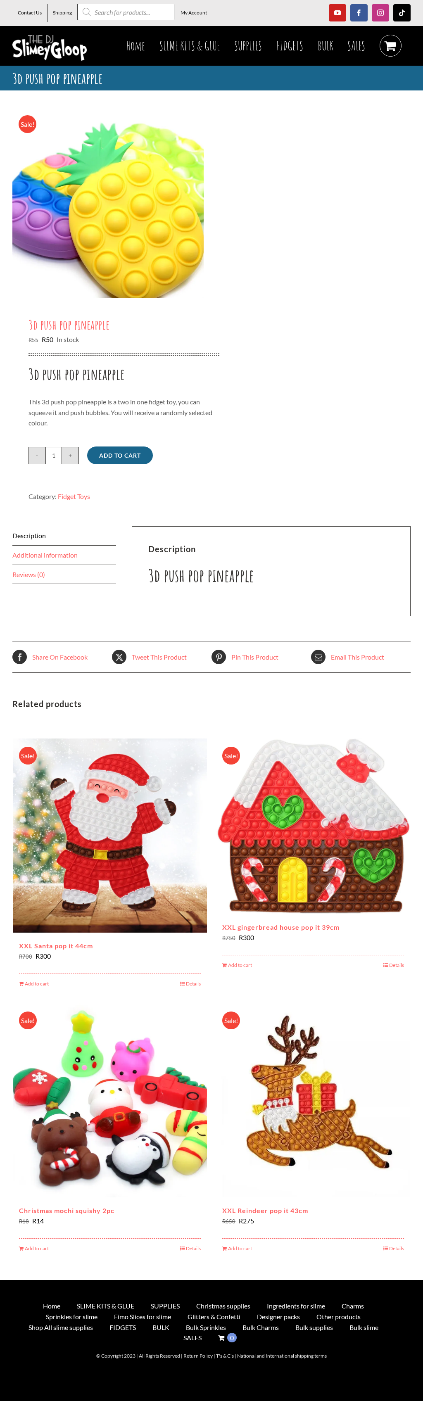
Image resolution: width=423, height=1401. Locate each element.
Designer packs (278, 1316)
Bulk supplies (314, 1327)
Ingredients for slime (296, 1306)
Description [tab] (29, 535)
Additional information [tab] (45, 555)
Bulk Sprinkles (206, 1327)
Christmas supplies (223, 1306)
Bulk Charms (260, 1327)
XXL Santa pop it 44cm (56, 946)
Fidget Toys (74, 496)
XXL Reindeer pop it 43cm (265, 1210)
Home (51, 1306)
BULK (160, 1327)
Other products (338, 1316)
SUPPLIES (165, 1306)
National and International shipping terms (282, 1356)
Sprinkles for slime (71, 1316)
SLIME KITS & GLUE (105, 1306)
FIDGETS (122, 1327)
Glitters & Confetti (214, 1316)
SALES (192, 1338)
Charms (353, 1306)
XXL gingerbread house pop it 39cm (281, 927)
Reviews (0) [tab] (28, 574)
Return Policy (198, 1356)
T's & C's (225, 1356)
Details (193, 984)
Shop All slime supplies (61, 1327)
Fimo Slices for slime (142, 1316)
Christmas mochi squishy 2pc (66, 1210)
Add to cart (120, 455)
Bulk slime (363, 1327)
